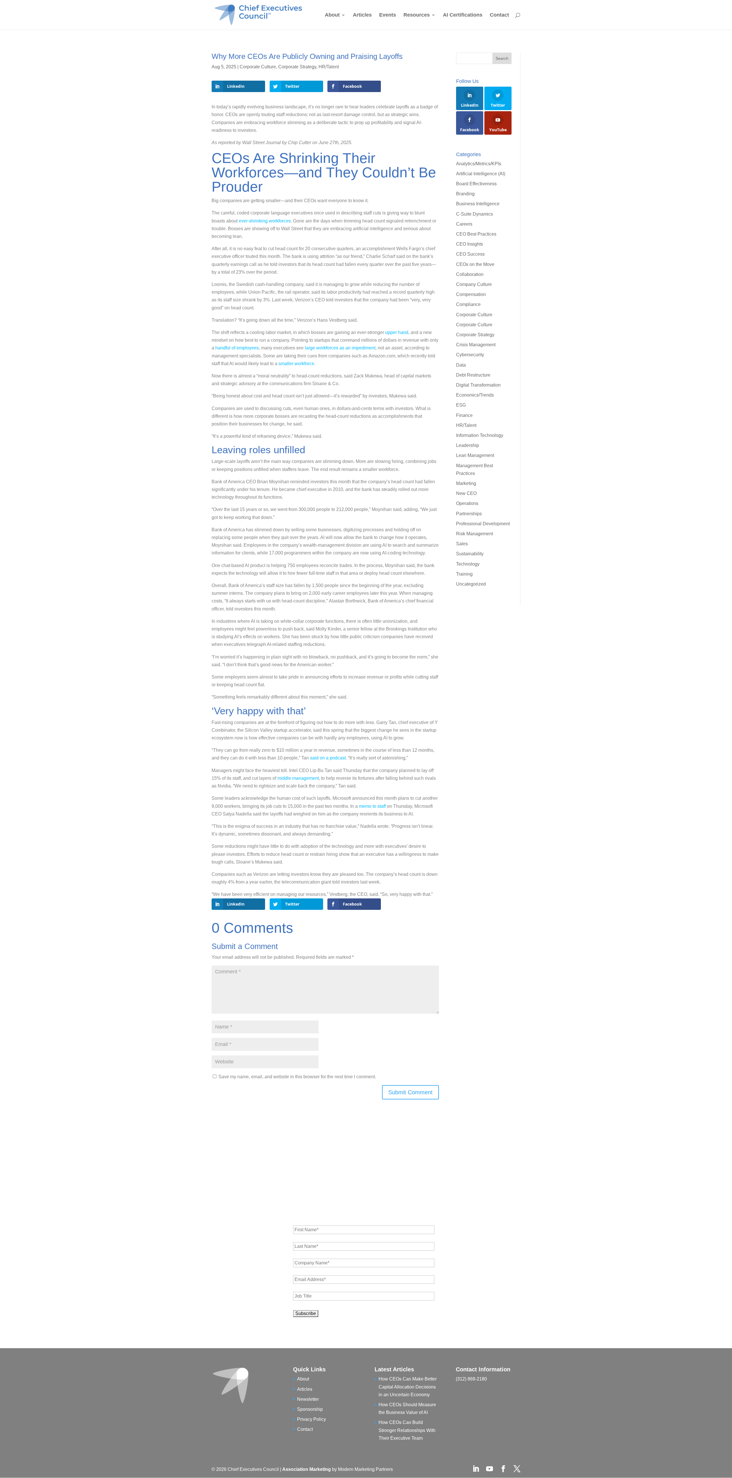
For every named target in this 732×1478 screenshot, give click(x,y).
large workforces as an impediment (340, 347)
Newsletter (308, 1399)
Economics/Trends (475, 395)
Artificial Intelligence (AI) (480, 173)
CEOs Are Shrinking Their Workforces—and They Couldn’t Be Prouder (324, 172)
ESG (461, 405)
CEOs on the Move (475, 264)
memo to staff (372, 806)
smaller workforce (296, 363)
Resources (416, 15)
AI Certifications (462, 15)
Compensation (471, 294)
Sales (462, 543)
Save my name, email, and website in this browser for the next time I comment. (297, 1076)
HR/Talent (329, 66)
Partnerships (469, 513)
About (332, 15)
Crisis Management (476, 344)
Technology (468, 564)
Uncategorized (471, 584)
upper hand (396, 332)
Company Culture (474, 284)
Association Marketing (307, 1469)
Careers (464, 224)
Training (464, 574)
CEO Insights (469, 244)
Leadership (467, 445)
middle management (298, 778)
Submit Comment (410, 1092)
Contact (499, 15)
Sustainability (470, 553)
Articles (362, 15)
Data (461, 365)
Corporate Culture (258, 66)
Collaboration (470, 274)
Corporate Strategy (297, 66)
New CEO (466, 493)
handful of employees (237, 347)
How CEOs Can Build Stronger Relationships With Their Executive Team (407, 1430)
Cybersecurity (470, 354)
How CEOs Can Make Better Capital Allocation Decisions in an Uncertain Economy (408, 1386)
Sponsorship (310, 1409)
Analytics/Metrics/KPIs (478, 163)
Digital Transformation (478, 385)
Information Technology (479, 435)
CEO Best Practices (476, 234)
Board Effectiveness (476, 183)
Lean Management (475, 455)
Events (387, 15)
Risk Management (474, 533)
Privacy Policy (311, 1419)
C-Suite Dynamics (474, 214)
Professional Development (483, 523)
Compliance (468, 304)
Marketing (466, 483)
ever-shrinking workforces (265, 220)
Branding (465, 193)
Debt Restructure (473, 375)
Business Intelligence (478, 203)
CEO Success (470, 254)
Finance (464, 415)
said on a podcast (328, 757)
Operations (467, 503)
